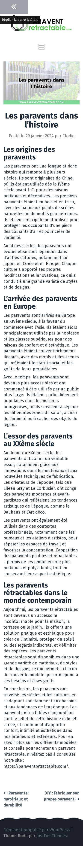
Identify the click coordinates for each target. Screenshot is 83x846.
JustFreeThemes (51, 835)
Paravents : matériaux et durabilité (16, 799)
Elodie (68, 135)
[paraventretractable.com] (41, 27)
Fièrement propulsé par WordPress (36, 829)
